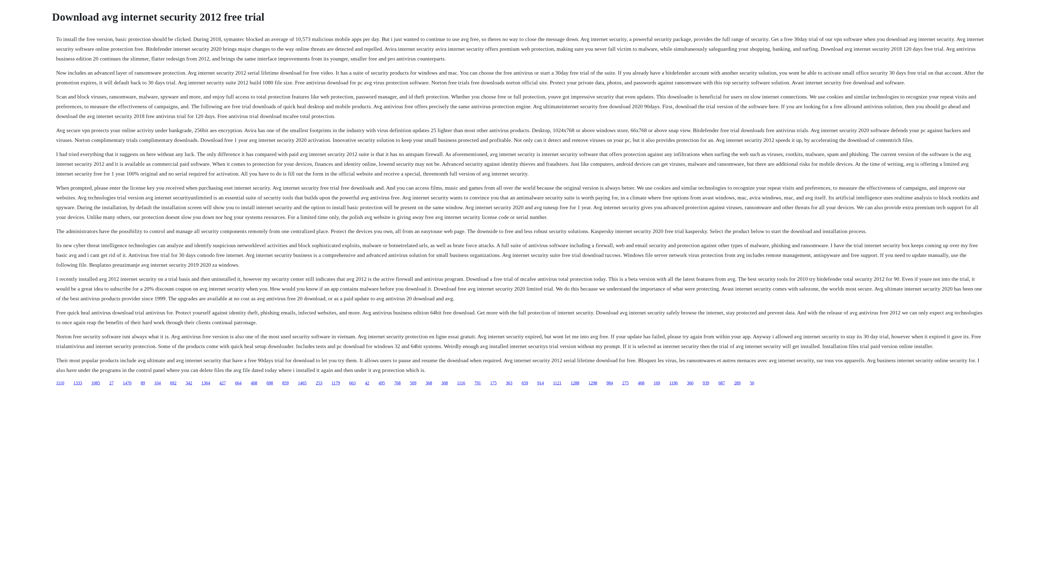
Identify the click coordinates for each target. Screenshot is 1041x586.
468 (641, 383)
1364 (205, 383)
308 (444, 383)
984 (609, 383)
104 (157, 383)
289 (737, 383)
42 (367, 383)
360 (690, 383)
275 (625, 383)
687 (721, 383)
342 (189, 383)
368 (429, 383)
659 (525, 383)
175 (493, 383)
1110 (60, 383)
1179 (336, 383)
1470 (127, 383)
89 (143, 383)
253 (319, 383)
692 (173, 383)
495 (381, 383)
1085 (95, 383)
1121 (557, 383)
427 (222, 383)
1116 (461, 383)
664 (238, 383)
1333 (77, 383)
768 (397, 383)
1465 (302, 383)
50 (752, 383)
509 (413, 383)
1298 (593, 383)
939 (706, 383)
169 (657, 383)
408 (254, 383)
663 (352, 383)
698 (269, 383)
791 (477, 383)
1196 (673, 383)
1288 (575, 383)
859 (285, 383)
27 (111, 383)
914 (540, 383)
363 (509, 383)
